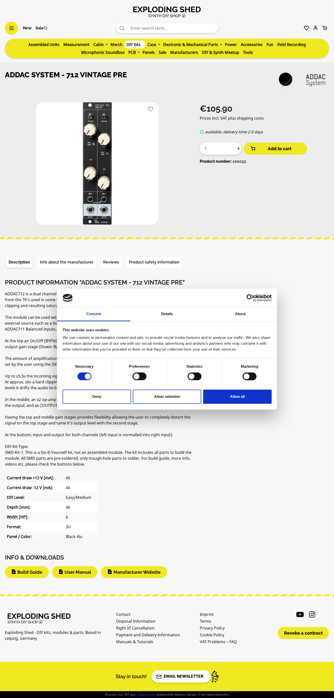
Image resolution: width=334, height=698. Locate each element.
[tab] (19, 262)
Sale (39, 28)
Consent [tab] (93, 314)
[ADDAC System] (302, 80)
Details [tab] (167, 314)
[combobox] (173, 28)
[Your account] (315, 28)
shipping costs (146, 694)
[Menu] (11, 28)
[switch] (139, 376)
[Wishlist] (306, 28)
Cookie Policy (212, 635)
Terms (205, 621)
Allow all (237, 397)
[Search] (122, 28)
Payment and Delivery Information (148, 635)
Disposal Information (136, 621)
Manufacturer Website (137, 572)
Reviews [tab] (111, 262)
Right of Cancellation (135, 628)
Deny (96, 397)
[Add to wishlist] (150, 109)
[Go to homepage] (167, 12)
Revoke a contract (303, 633)
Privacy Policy (212, 628)
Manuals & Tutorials (134, 641)
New (27, 28)
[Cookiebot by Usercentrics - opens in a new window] (250, 297)
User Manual (78, 572)
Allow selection (167, 397)
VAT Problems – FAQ (218, 641)
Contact (123, 614)
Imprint (207, 614)
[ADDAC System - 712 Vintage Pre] (97, 163)
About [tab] (240, 314)
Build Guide (29, 572)
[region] (97, 165)
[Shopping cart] (324, 28)
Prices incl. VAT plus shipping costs (232, 118)
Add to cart (279, 148)
